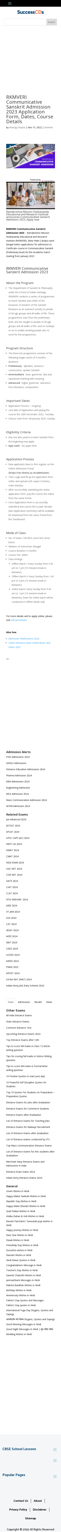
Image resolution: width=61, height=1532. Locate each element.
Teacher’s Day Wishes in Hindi (22, 1270)
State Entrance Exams (17, 1021)
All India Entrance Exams (19, 1015)
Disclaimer (40, 1510)
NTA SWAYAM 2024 (17, 899)
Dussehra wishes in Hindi (19, 1250)
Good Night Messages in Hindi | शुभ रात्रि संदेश (29, 1329)
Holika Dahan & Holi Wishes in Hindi (25, 1216)
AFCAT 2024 (12, 831)
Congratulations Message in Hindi (23, 1265)
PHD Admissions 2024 (18, 756)
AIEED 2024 (12, 961)
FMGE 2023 (12, 967)
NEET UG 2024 (14, 844)
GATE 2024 (12, 880)
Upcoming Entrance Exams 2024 (23, 1033)
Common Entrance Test (18, 1027)
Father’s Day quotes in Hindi (21, 1305)
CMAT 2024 (12, 856)
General (48, 127)
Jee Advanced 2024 (16, 819)
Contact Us (21, 1501)
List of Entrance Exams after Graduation (27, 1133)
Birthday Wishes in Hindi (18, 1290)
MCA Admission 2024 (17, 793)
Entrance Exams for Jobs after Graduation (28, 1102)
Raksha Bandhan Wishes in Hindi (23, 1285)
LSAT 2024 (12, 887)
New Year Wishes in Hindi (19, 1235)
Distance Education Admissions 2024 (25, 769)
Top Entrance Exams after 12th (22, 1039)
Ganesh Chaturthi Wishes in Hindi (23, 1275)
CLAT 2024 (12, 893)
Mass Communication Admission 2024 (26, 800)
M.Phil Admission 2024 (18, 806)
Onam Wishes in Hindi (17, 1191)
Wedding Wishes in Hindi (19, 1334)
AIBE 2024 (12, 905)
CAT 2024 (11, 924)
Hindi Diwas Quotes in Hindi (21, 1260)
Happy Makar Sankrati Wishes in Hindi (26, 1196)
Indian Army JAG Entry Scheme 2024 (25, 985)
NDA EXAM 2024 (15, 862)
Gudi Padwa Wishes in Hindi (20, 1211)
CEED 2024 (12, 948)
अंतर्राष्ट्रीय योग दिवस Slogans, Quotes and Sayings (30, 1319)
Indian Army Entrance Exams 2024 (24, 1177)
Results (38, 1002)
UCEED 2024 (13, 954)
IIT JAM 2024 (13, 911)
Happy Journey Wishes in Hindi (22, 1230)
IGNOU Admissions (16, 763)
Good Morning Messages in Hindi (23, 1324)
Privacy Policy (18, 1510)
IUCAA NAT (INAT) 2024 (19, 979)
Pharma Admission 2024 (19, 775)
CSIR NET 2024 (14, 874)
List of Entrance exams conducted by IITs (28, 1139)
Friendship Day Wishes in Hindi (22, 1245)
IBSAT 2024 (12, 930)
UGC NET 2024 (14, 868)
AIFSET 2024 (13, 973)
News (49, 1002)
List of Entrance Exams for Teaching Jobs (28, 1120)
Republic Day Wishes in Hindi (21, 1201)
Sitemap (30, 1518)
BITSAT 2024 (13, 825)
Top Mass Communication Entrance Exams (29, 1145)
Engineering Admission (18, 787)
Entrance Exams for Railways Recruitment (28, 1127)
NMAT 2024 (12, 850)
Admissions (24, 1002)
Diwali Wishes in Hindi (17, 1240)
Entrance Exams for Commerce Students (27, 1108)
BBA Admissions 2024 (17, 781)
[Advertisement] (30, 57)
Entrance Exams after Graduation (23, 1114)
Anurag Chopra (17, 127)
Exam (11, 1002)
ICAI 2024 (11, 917)
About (38, 1501)
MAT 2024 (12, 942)
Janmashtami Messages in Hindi (23, 1280)
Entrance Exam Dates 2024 (20, 1171)
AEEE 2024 (12, 936)
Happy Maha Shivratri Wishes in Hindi (25, 1206)
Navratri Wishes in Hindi (18, 1255)
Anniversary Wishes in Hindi (20, 1295)
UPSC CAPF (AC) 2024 (17, 837)
